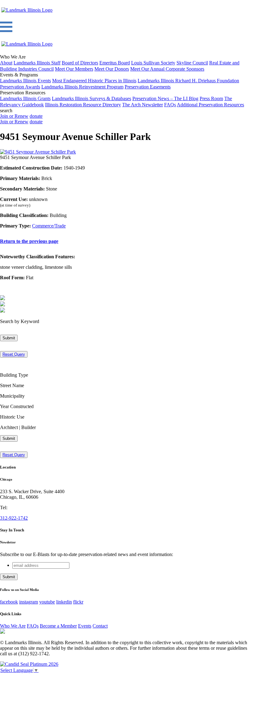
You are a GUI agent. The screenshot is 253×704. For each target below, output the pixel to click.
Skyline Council (192, 62)
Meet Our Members (74, 69)
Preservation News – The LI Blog (165, 98)
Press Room (211, 98)
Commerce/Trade (49, 225)
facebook (9, 601)
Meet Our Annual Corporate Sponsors (167, 69)
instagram (28, 601)
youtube (47, 601)
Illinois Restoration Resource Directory (83, 104)
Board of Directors (80, 62)
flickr (78, 601)
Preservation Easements (148, 86)
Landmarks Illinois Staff (37, 62)
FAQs (170, 104)
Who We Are (13, 625)
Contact (100, 625)
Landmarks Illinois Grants (25, 98)
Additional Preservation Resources (210, 104)
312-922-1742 (14, 518)
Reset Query (13, 354)
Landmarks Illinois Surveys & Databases (91, 98)
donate (36, 116)
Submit (8, 338)
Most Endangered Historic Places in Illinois (94, 80)
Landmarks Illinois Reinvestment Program (82, 86)
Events (84, 625)
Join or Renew (14, 116)
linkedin (64, 601)
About (6, 62)
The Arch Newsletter (142, 104)
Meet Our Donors (111, 69)
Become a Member (58, 625)
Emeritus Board (114, 62)
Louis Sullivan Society (153, 62)
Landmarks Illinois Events (25, 80)
